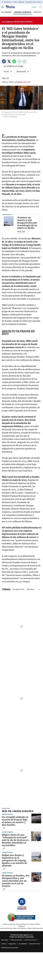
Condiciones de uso (30, 940)
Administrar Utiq (34, 944)
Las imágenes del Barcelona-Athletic (17, 22)
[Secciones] (2, 7)
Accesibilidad (23, 944)
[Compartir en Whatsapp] (14, 61)
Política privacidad (16, 940)
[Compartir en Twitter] (9, 61)
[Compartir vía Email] (24, 61)
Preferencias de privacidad (9, 947)
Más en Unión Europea (17, 811)
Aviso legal (4, 940)
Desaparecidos (18, 589)
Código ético (12, 944)
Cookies (3, 944)
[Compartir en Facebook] (4, 61)
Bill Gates (31, 589)
